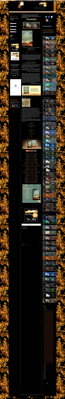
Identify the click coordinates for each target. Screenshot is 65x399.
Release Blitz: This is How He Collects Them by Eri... (48, 342)
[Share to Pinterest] (30, 224)
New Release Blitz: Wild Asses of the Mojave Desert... (49, 330)
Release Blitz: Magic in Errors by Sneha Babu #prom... (49, 341)
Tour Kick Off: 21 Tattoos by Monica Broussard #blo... (48, 359)
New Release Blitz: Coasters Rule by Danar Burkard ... (49, 334)
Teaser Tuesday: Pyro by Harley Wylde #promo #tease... (49, 322)
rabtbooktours (16, 94)
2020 (43, 372)
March (44, 368)
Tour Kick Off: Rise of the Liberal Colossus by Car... (48, 316)
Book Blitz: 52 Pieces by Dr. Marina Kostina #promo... (49, 331)
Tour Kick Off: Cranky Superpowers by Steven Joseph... (49, 337)
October (44, 309)
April (44, 367)
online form (13, 14)
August (44, 364)
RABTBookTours (12, 94)
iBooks (31, 136)
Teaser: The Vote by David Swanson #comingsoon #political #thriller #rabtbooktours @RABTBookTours (14, 100)
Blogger (44, 394)
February (45, 369)
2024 (43, 306)
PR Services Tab (48, 32)
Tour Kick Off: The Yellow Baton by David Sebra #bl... (48, 348)
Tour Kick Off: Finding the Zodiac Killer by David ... (48, 315)
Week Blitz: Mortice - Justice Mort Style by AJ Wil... (48, 353)
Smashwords (31, 137)
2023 (43, 307)
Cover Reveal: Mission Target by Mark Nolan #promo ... (49, 319)
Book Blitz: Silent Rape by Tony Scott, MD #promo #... (49, 333)
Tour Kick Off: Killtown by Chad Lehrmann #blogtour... (49, 360)
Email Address (11, 25)
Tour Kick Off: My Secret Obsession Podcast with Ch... (49, 349)
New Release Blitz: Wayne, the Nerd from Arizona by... (49, 310)
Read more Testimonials (15, 77)
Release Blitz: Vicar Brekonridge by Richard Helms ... (49, 326)
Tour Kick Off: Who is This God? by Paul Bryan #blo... (48, 338)
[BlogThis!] (28, 224)
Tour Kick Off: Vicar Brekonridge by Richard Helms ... (48, 323)
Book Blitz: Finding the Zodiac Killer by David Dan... (48, 355)
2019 (43, 373)
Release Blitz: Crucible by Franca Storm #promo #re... (49, 345)
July (44, 365)
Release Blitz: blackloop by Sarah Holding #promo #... (49, 312)
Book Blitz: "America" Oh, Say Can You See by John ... (49, 318)
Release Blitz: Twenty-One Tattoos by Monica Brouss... (49, 344)
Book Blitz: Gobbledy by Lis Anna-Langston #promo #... (49, 329)
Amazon (31, 132)
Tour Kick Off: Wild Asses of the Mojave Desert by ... (48, 327)
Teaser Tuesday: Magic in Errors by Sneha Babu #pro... (49, 357)
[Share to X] (29, 224)
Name (10, 22)
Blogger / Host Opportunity (16, 38)
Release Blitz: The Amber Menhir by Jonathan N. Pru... (49, 356)
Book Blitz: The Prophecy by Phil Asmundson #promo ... (49, 352)
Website (31, 124)
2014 (43, 377)
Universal (31, 131)
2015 (43, 376)
